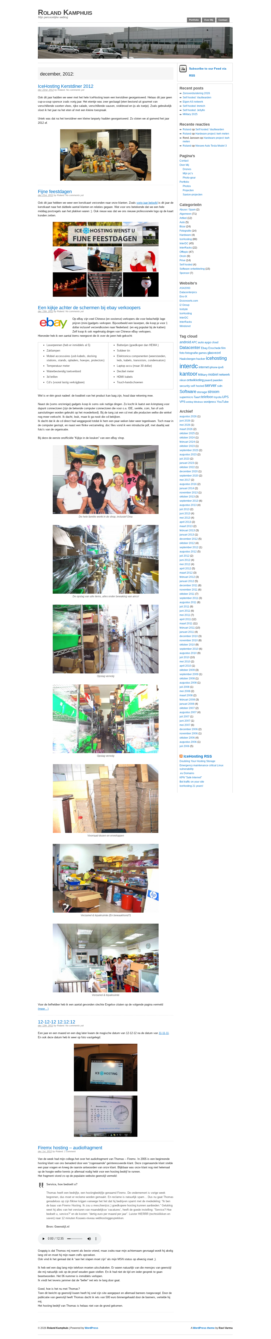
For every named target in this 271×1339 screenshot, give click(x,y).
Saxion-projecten (192, 194)
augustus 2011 (188, 602)
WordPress (91, 1328)
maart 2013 (186, 526)
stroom (213, 391)
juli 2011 (184, 606)
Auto (182, 222)
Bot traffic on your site (192, 781)
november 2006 (189, 733)
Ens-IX (183, 296)
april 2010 (185, 665)
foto (182, 352)
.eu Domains (187, 773)
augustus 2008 (188, 682)
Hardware (185, 234)
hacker (200, 358)
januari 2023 (187, 462)
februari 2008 (187, 699)
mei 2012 (185, 564)
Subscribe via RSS (207, 72)
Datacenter (190, 347)
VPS (182, 401)
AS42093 (185, 288)
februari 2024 (187, 441)
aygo (208, 342)
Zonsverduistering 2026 (196, 93)
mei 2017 (185, 479)
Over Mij (208, 20)
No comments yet (75, 90)
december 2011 (189, 585)
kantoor (188, 374)
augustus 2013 (188, 505)
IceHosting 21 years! (191, 785)
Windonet (185, 326)
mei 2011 (185, 615)
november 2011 (189, 589)
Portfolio (194, 20)
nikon (183, 380)
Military (202, 374)
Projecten (188, 190)
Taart (197, 397)
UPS (225, 397)
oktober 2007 (187, 708)
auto (201, 342)
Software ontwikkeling (192, 268)
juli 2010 (184, 657)
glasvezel (214, 352)
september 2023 (189, 450)
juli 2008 (184, 686)
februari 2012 (187, 576)
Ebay (204, 348)
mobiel (213, 374)
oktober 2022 (187, 467)
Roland (61, 90)
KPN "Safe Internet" (191, 777)
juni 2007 (185, 720)
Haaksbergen (188, 358)
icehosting (216, 358)
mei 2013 (185, 517)
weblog (189, 402)
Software (188, 391)
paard (208, 380)
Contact (222, 20)
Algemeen (185, 213)
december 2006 (189, 729)
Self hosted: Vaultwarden (197, 97)
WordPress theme (204, 1328)
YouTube (223, 401)
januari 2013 (187, 534)
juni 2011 (185, 610)
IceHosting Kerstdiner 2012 (65, 86)
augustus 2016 (188, 484)
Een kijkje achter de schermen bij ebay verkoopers (89, 307)
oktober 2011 (187, 593)
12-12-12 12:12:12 (56, 1022)
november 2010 (189, 640)
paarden (218, 380)
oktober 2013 (187, 496)
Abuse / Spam (188, 209)
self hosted (197, 386)
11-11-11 (164, 1033)
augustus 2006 (188, 741)
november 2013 (189, 492)
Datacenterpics (188, 292)
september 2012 (189, 547)
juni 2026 (185, 420)
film (223, 348)
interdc (189, 366)
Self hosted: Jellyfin (194, 110)
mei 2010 (185, 661)
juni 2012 (185, 560)
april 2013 (185, 521)
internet (204, 367)
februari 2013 (187, 530)
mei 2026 (185, 424)
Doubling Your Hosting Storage (197, 761)
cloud (215, 342)
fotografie (191, 352)
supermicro (186, 397)
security (185, 385)
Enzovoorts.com (189, 300)
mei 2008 (185, 691)
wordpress (210, 401)
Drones (187, 169)
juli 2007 (184, 716)
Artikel (183, 218)
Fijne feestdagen (55, 191)
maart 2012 (186, 572)
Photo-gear (189, 177)
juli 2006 (184, 746)
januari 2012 (187, 581)
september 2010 (189, 648)
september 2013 (189, 500)
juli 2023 (184, 458)
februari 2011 (187, 627)
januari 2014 (187, 488)
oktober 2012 (187, 543)
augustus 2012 (188, 551)
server (211, 385)
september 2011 (189, 598)
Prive (182, 260)
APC (194, 342)
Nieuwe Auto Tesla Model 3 (211, 145)
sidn (219, 386)
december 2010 (189, 636)
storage (202, 392)
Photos (187, 186)
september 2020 (189, 475)
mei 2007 (185, 725)
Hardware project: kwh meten (212, 133)
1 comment (70, 1151)
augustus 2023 (188, 454)
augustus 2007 (188, 712)
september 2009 (189, 674)
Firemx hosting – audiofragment (70, 1147)
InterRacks (186, 247)
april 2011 (185, 619)
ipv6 (221, 367)
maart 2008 (186, 695)
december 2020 (189, 471)
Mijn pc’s (188, 173)
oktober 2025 (187, 433)
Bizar (182, 226)
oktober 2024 (187, 437)
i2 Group (184, 305)
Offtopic (184, 251)
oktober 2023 (187, 446)
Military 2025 (190, 114)
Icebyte (184, 309)
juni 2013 (185, 513)
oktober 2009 (187, 670)
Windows (198, 402)
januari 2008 (187, 703)
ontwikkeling (195, 380)
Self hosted (186, 264)
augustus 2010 (188, 653)
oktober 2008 (187, 678)
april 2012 (185, 568)
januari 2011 (187, 631)
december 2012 (189, 538)
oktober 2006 (187, 737)
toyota (217, 397)
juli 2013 (184, 509)
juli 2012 (184, 555)
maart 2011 (186, 623)
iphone (213, 367)
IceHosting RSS (198, 756)
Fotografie (185, 230)
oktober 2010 (187, 644)
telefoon (207, 397)
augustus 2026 (188, 416)
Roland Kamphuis (65, 12)
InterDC (184, 243)
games (203, 353)
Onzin (183, 256)
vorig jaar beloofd (147, 202)
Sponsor (184, 273)
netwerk (224, 374)
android (185, 342)
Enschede (214, 348)
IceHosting (186, 239)
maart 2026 (186, 429)
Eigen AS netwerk (193, 101)
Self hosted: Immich (194, 105)
